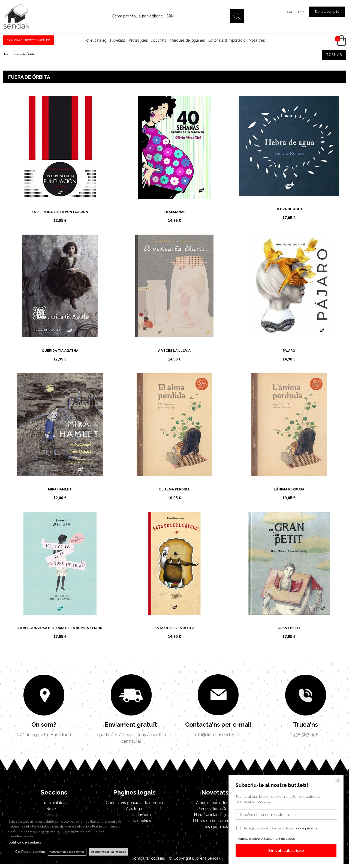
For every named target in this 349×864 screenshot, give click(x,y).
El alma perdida (174, 489)
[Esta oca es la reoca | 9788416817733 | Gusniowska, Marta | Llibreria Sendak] (174, 563)
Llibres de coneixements (215, 820)
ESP (301, 12)
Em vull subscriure (286, 850)
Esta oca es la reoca (174, 628)
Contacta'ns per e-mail (218, 724)
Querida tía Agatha (60, 351)
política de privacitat (303, 828)
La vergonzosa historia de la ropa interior (60, 628)
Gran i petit (289, 628)
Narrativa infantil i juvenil (215, 815)
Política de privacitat (134, 815)
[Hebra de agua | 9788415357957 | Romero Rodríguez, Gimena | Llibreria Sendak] (289, 146)
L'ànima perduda (289, 489)
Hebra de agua (289, 209)
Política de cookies (134, 820)
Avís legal (134, 809)
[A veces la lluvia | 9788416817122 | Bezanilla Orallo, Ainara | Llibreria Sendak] (174, 286)
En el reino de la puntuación (60, 212)
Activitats (158, 40)
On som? (43, 724)
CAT (290, 12)
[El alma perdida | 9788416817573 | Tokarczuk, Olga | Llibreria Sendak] (174, 424)
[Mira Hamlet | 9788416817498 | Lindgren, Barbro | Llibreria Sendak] (60, 424)
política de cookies (24, 842)
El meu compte (327, 12)
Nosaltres (257, 40)
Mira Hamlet (60, 489)
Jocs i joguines (214, 826)
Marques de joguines (187, 40)
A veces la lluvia (174, 351)
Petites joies (138, 40)
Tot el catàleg (96, 40)
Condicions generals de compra (134, 803)
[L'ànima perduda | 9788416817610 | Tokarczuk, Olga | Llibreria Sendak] (289, 424)
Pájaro (289, 351)
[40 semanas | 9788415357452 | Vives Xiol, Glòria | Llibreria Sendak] (174, 147)
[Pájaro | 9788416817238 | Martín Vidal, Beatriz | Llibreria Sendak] (289, 286)
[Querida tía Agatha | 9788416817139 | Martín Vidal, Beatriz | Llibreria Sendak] (60, 286)
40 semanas (174, 212)
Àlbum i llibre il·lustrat (215, 803)
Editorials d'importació (226, 40)
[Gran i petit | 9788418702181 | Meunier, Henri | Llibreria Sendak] (289, 563)
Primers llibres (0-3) (214, 809)
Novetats (117, 40)
